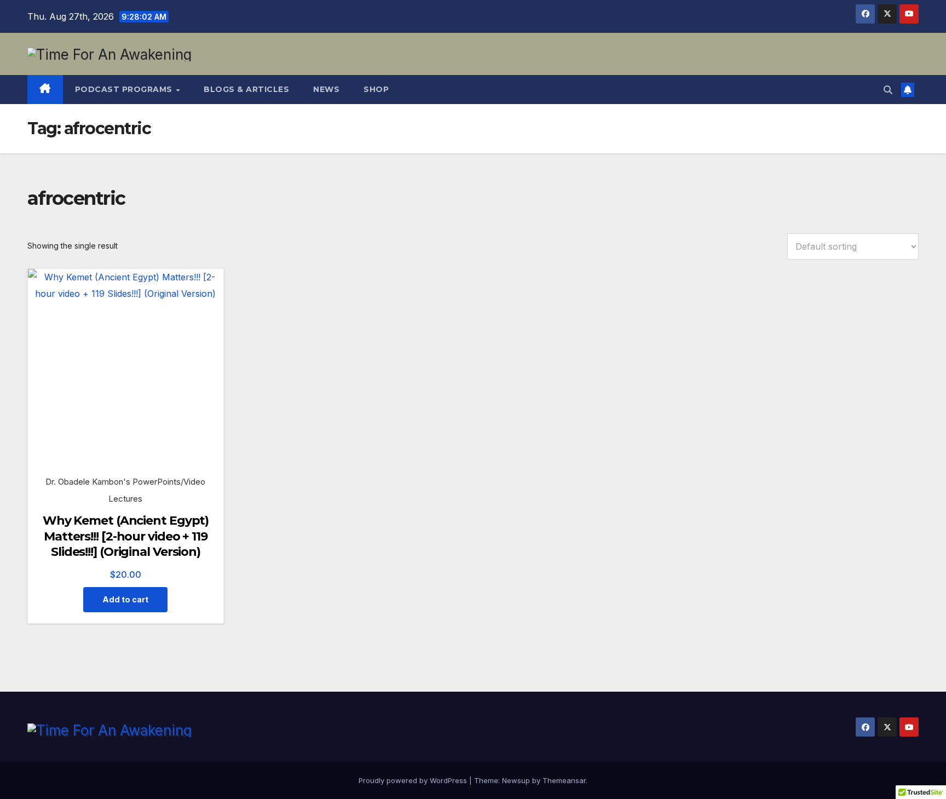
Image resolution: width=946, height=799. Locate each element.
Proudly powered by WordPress (414, 780)
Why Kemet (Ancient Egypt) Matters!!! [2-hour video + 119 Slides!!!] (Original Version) (126, 536)
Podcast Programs (125, 89)
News (326, 89)
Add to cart (125, 599)
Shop (376, 89)
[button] (888, 89)
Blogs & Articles (246, 89)
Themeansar (564, 780)
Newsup (516, 780)
